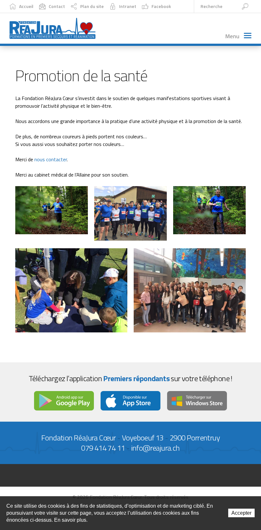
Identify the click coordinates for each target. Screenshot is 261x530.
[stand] (71, 290)
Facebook (161, 6)
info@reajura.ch (155, 448)
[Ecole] (190, 290)
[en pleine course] (209, 210)
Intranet (127, 6)
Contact (57, 6)
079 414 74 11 (103, 448)
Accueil (26, 6)
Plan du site (92, 6)
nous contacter (50, 159)
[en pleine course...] (51, 210)
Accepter (241, 513)
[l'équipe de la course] (130, 212)
